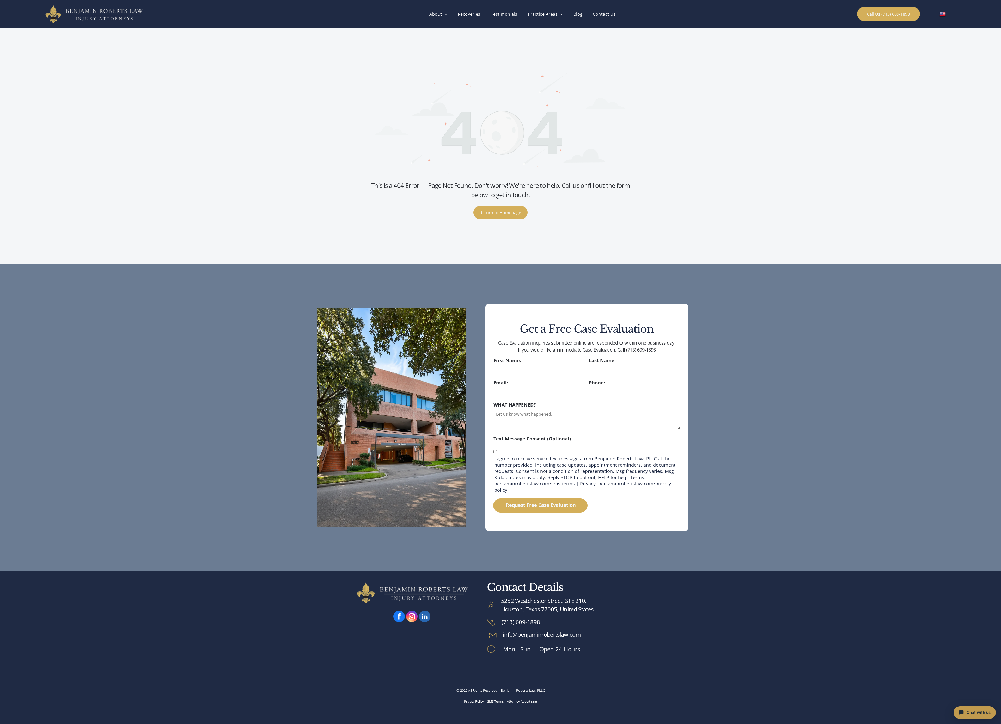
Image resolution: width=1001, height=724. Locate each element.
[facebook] (399, 617)
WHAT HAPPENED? (514, 405)
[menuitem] (438, 14)
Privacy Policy (474, 701)
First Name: (507, 360)
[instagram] (412, 617)
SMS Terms (495, 701)
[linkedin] (424, 617)
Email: (500, 382)
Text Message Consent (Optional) (532, 438)
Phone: (597, 382)
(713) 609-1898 (521, 622)
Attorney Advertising (522, 701)
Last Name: (602, 360)
